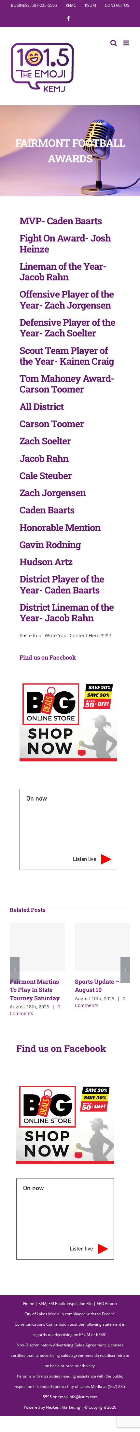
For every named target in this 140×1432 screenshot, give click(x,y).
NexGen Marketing (63, 1407)
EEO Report (107, 1303)
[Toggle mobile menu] (126, 43)
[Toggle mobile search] (113, 43)
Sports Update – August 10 (97, 985)
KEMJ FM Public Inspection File (65, 1303)
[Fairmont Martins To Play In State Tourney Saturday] (37, 947)
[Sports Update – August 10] (102, 947)
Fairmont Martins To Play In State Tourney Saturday (35, 990)
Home (28, 1303)
